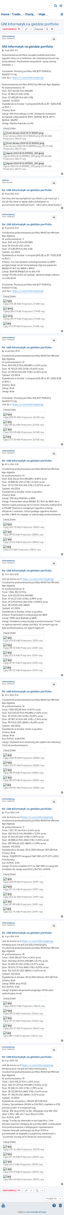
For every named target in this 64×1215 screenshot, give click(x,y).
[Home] (8, 4)
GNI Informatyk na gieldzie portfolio (30, 24)
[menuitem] (56, 6)
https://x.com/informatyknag (27, 77)
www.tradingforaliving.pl (36, 1212)
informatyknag (8, 36)
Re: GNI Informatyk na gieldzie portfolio (27, 190)
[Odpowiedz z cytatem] (54, 39)
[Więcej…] (62, 14)
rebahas (5, 180)
